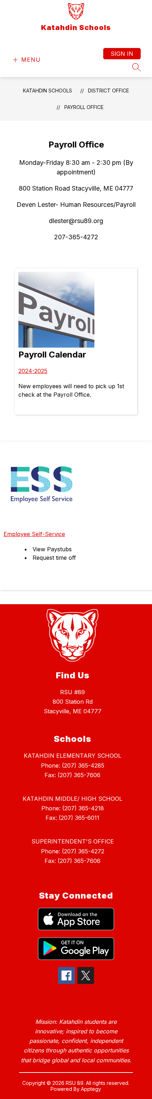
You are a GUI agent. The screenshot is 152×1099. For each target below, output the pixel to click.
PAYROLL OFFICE (84, 107)
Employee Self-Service (34, 534)
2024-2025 (32, 370)
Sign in (122, 53)
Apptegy (91, 1089)
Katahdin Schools (47, 91)
